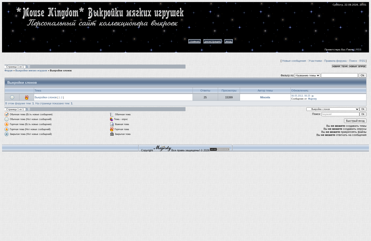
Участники (315, 60)
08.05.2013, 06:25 (300, 96)
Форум (9, 70)
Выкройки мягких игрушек (31, 70)
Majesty (312, 99)
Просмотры (229, 90)
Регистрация (212, 41)
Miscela (265, 97)
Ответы (205, 90)
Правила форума (335, 60)
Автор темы (265, 90)
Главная (194, 41)
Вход (228, 41)
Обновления (299, 90)
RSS (358, 49)
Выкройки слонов (61, 70)
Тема (38, 90)
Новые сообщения (294, 60)
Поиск (353, 60)
